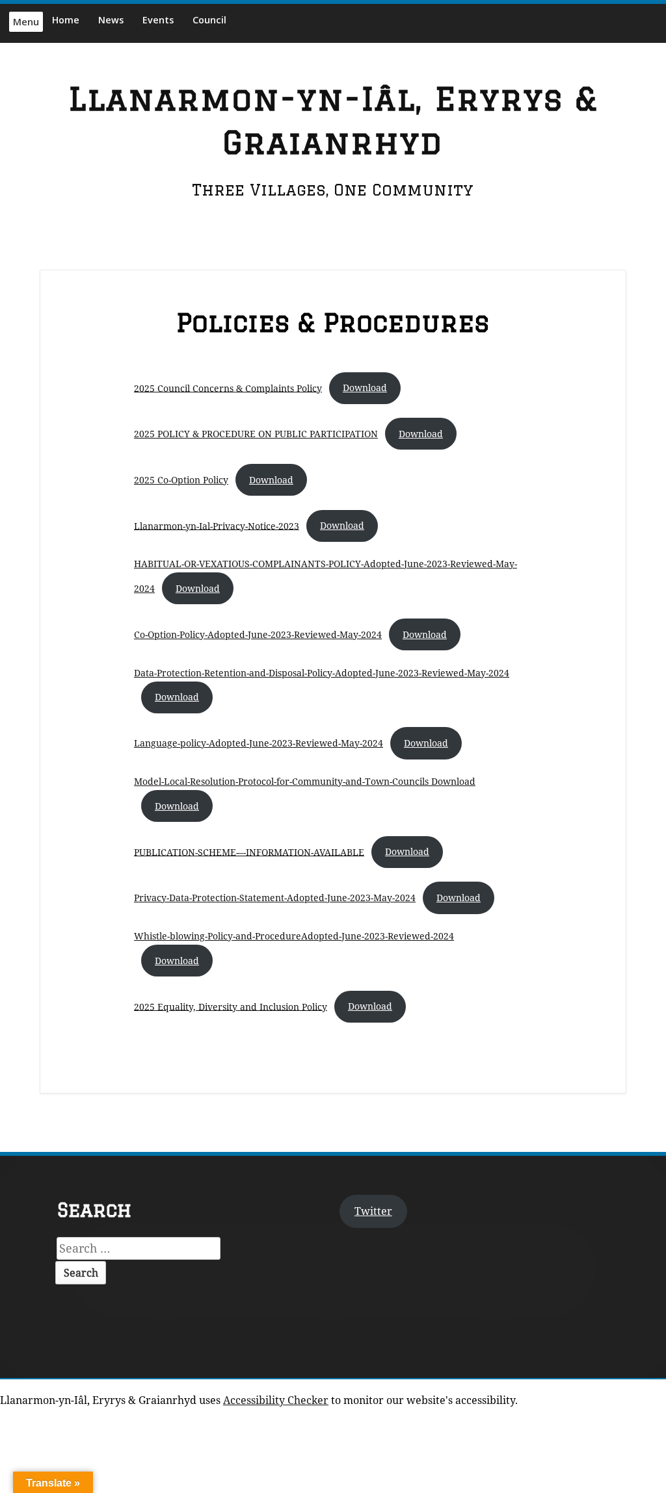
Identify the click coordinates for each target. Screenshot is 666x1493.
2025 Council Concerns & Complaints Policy (228, 387)
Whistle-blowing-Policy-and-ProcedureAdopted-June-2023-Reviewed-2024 (294, 936)
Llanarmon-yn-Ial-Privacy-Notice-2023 (216, 525)
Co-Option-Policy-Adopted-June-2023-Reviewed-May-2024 (258, 634)
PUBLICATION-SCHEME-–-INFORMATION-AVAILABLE (249, 851)
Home (65, 20)
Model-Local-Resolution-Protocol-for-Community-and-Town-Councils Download (304, 781)
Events (158, 20)
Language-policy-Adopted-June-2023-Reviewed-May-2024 (258, 743)
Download (365, 387)
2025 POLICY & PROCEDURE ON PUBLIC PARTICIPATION (256, 433)
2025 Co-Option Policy (181, 480)
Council (209, 20)
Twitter (373, 1211)
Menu (26, 22)
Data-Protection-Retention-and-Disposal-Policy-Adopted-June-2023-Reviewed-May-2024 (321, 673)
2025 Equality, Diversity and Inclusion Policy (230, 1006)
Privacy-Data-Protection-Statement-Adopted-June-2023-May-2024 (275, 897)
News (111, 20)
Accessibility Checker (275, 1400)
